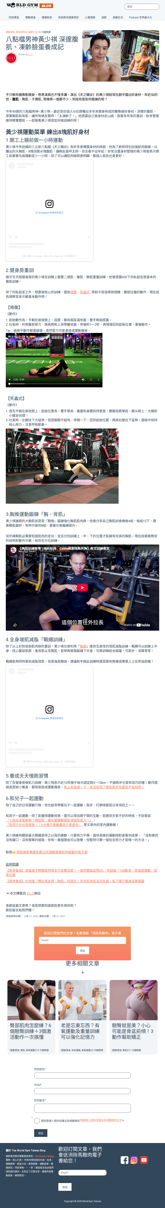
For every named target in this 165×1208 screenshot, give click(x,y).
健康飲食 (47, 17)
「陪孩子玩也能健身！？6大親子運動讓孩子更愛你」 (44, 825)
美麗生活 (118, 17)
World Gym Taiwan (44, 1156)
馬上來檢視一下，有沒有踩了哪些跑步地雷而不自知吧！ (104, 787)
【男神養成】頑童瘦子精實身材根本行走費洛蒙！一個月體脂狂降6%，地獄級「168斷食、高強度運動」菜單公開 (81, 873)
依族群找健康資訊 (68, 17)
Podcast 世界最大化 (140, 17)
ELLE (30, 54)
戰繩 (83, 646)
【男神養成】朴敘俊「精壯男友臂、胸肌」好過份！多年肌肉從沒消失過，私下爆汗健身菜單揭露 (75, 881)
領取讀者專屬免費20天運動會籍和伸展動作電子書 (51, 852)
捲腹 (73, 292)
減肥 (104, 17)
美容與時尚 (21, 32)
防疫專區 (14, 17)
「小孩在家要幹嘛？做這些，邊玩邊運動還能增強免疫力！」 (49, 820)
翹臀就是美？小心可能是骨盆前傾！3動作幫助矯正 (132, 1031)
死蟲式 (85, 292)
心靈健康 (90, 17)
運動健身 (30, 17)
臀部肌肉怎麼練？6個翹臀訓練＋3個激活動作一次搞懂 (30, 1031)
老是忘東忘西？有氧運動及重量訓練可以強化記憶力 (80, 1031)
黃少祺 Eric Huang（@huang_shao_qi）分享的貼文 (49, 256)
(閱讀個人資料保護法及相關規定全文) (101, 1120)
